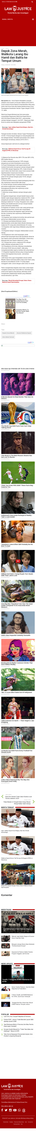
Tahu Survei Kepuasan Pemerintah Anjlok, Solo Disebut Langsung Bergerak (18, 1035)
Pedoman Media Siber (19, 1122)
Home (2, 48)
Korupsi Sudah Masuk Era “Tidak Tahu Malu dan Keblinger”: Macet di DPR (18, 1030)
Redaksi (11, 1122)
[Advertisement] (18, 34)
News (7, 48)
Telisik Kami (5, 1122)
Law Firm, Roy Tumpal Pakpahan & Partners (17, 1016)
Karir (26, 1122)
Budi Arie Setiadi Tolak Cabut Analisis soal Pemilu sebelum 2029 (18, 797)
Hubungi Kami (17, 1124)
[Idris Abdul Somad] (8, 337)
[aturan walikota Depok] (24, 333)
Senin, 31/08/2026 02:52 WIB (9, 1)
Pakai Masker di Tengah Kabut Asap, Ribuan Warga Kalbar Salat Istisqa (17, 802)
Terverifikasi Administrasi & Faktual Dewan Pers (14, 1102)
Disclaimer (30, 1122)
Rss (22, 1124)
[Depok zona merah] (8, 333)
